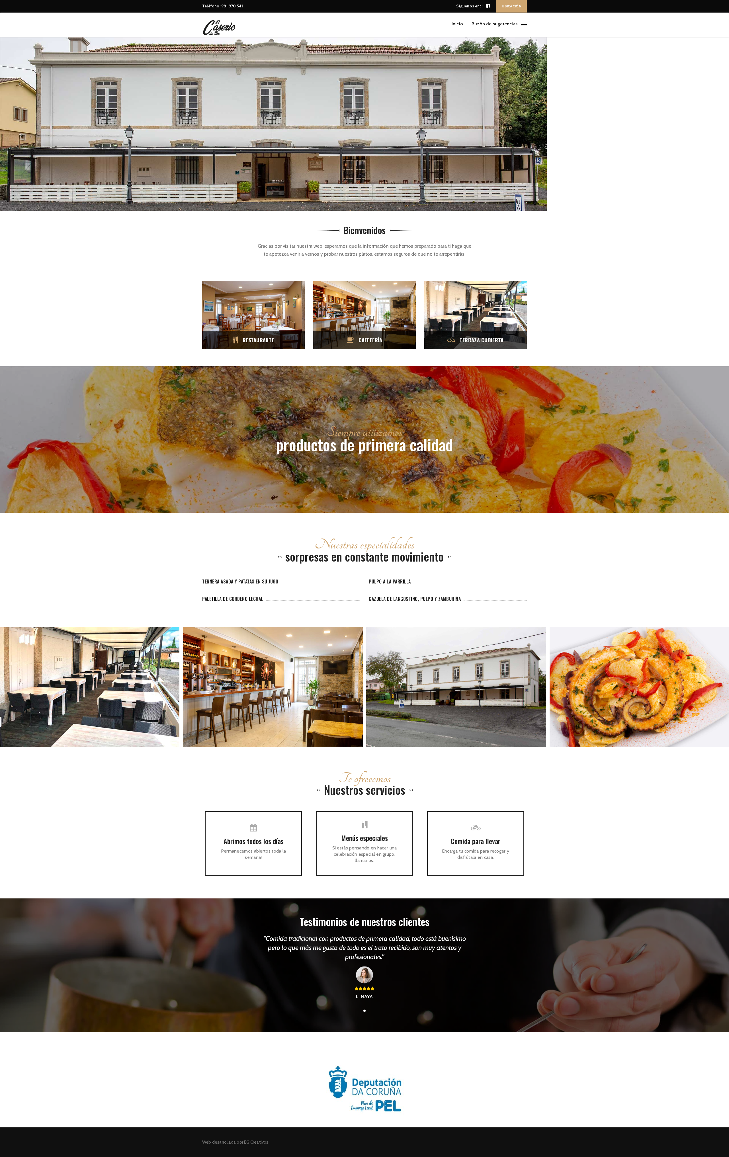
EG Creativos (256, 1142)
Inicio (457, 23)
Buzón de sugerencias (494, 23)
